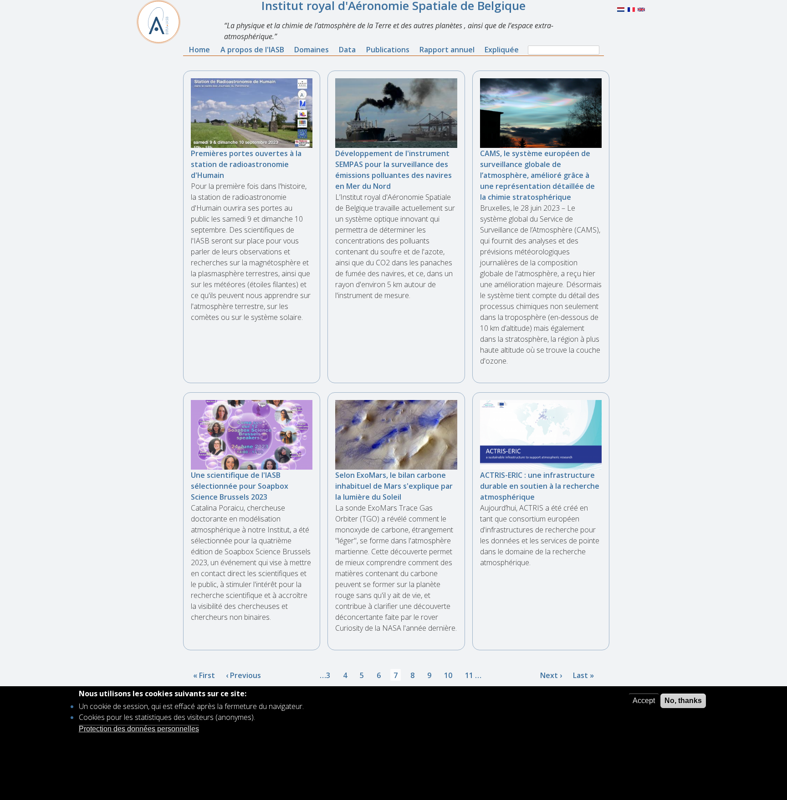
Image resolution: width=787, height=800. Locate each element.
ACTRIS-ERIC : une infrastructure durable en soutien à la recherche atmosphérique (539, 486)
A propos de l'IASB (252, 50)
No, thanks (683, 700)
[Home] (162, 22)
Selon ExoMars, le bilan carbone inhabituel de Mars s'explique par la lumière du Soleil (394, 486)
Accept (644, 700)
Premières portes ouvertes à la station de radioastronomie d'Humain (246, 164)
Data (347, 50)
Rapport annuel (447, 50)
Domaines (311, 50)
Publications (387, 50)
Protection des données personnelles (139, 728)
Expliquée (502, 50)
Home (199, 50)
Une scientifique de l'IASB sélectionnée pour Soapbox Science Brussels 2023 (239, 486)
